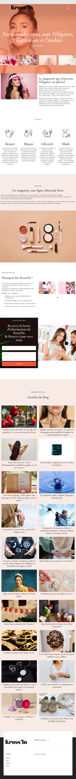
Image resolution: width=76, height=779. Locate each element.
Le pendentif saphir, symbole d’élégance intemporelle (57, 496)
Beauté (10, 144)
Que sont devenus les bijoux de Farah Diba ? (19, 595)
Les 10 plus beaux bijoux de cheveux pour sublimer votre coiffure (56, 655)
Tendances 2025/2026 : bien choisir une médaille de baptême (56, 719)
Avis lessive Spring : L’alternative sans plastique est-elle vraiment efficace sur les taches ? (19, 498)
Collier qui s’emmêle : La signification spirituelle (57, 685)
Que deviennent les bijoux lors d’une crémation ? (56, 625)
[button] (68, 8)
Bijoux (28, 144)
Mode (66, 144)
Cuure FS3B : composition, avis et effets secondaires (57, 463)
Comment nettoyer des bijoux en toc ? (57, 593)
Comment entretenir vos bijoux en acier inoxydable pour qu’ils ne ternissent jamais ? (19, 687)
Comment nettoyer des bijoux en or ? (19, 652)
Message (4, 351)
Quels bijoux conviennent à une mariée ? (57, 561)
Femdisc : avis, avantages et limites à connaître (19, 718)
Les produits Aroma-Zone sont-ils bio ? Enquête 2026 (19, 530)
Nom (3, 345)
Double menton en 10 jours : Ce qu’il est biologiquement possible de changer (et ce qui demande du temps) (57, 432)
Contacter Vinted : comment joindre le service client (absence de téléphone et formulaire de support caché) (19, 563)
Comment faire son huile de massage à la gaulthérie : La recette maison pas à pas (19, 430)
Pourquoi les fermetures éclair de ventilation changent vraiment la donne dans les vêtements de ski (57, 531)
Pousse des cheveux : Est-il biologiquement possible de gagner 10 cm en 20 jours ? (19, 465)
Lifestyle (47, 144)
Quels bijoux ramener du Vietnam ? (19, 624)
